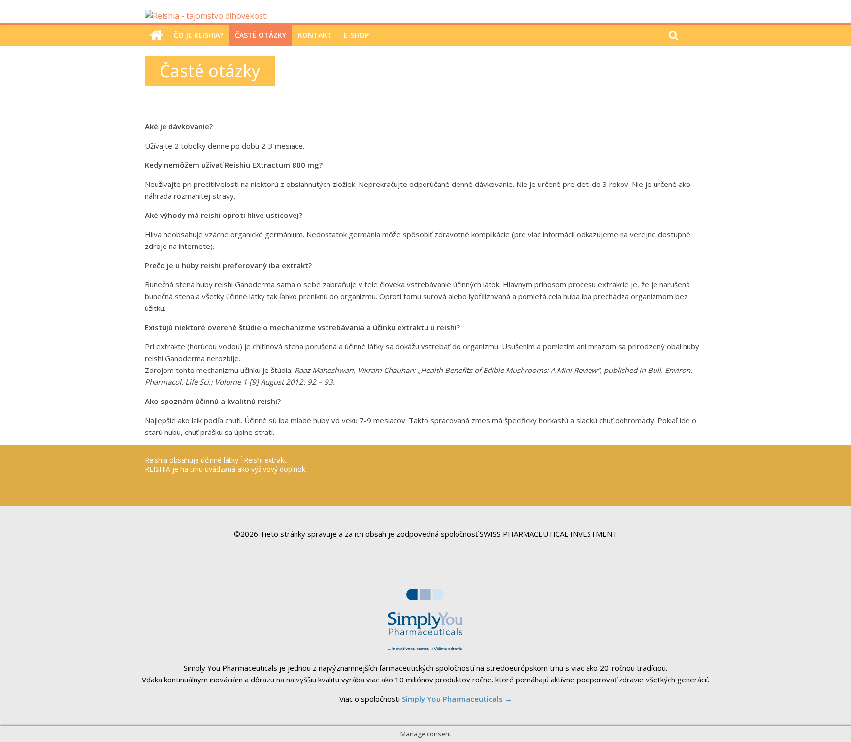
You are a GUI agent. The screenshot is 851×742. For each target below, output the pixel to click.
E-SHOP (356, 35)
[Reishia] (156, 35)
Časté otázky (260, 35)
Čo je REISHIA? (198, 35)
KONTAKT (315, 35)
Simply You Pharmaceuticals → (457, 699)
